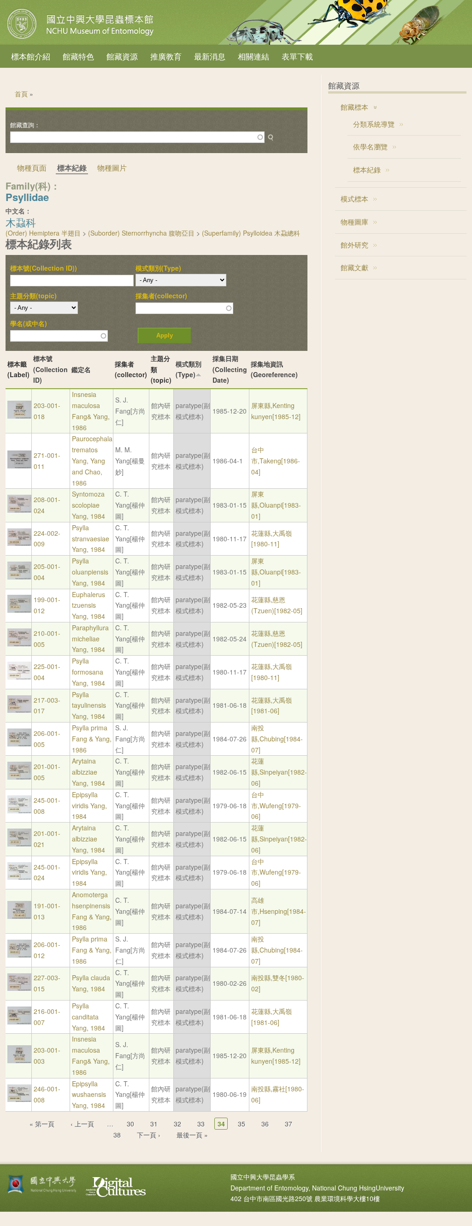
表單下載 (297, 56)
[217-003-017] (19, 710)
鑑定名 (81, 369)
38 (117, 1134)
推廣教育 (166, 56)
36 (265, 1123)
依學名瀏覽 (370, 146)
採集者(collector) (161, 295)
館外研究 (354, 244)
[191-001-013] (19, 916)
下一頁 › (148, 1134)
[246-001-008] (19, 1099)
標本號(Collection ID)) (43, 267)
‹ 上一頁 (82, 1123)
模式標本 (354, 198)
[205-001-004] (19, 576)
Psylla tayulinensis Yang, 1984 (89, 705)
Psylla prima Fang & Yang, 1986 (92, 738)
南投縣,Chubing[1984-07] (277, 738)
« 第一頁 (42, 1123)
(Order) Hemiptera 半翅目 (43, 232)
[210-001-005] (19, 643)
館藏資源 (122, 56)
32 (177, 1123)
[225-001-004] (19, 676)
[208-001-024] (19, 510)
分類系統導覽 (374, 124)
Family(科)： (33, 185)
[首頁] (82, 38)
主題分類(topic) (33, 295)
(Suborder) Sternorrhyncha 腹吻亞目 (141, 232)
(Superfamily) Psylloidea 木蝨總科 (251, 232)
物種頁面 (32, 167)
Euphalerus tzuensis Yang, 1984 (88, 605)
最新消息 (209, 56)
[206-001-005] (19, 743)
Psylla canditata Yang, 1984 (88, 1016)
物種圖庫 (354, 221)
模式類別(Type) (158, 267)
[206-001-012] (19, 954)
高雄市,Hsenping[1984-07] (278, 911)
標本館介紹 (30, 56)
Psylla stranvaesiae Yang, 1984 (90, 538)
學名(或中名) (28, 323)
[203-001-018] (19, 416)
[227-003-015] (19, 988)
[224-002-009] (19, 543)
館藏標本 (354, 107)
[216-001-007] (19, 1021)
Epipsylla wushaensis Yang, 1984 (89, 1094)
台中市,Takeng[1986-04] (275, 460)
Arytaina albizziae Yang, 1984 (88, 772)
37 (288, 1123)
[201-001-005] (19, 777)
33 (201, 1123)
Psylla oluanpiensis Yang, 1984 (90, 571)
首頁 (21, 93)
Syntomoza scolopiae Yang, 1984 (88, 505)
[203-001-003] (19, 1060)
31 (154, 1123)
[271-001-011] (19, 465)
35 (241, 1123)
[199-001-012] (19, 610)
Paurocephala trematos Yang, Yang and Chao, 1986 (92, 460)
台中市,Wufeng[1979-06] (276, 805)
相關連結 (253, 56)
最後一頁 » (192, 1134)
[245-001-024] (19, 877)
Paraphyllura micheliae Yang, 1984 (90, 638)
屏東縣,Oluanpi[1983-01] (276, 505)
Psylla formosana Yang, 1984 (88, 671)
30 (130, 1123)
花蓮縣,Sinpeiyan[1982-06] (279, 772)
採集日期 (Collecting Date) (229, 369)
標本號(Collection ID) (50, 369)
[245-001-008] (19, 810)
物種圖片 (112, 167)
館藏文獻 (354, 267)
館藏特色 (78, 56)
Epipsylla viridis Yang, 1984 (89, 805)
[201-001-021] (19, 843)
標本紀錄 (367, 169)
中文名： (18, 210)
